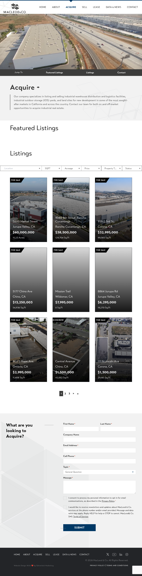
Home (42, 7)
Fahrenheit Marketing (45, 566)
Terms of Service (80, 516)
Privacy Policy (108, 501)
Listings (90, 72)
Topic (66, 467)
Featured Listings (54, 72)
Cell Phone (69, 456)
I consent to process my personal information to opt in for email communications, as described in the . (97, 499)
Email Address (70, 445)
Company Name (71, 434)
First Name (69, 424)
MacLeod (10, 5)
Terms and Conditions (117, 565)
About (56, 7)
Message (68, 477)
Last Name (106, 424)
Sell (84, 7)
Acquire (71, 7)
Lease (96, 7)
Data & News (113, 7)
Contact (132, 7)
